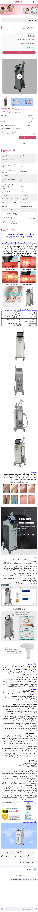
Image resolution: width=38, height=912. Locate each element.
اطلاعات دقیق (26, 143)
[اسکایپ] (28, 48)
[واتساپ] (32, 48)
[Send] (2, 909)
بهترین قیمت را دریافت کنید (27, 137)
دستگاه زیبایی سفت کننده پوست (14, 852)
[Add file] (35, 909)
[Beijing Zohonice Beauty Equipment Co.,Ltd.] (18, 2)
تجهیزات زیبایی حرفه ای (27, 862)
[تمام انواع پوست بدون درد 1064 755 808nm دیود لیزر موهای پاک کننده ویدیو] (19, 76)
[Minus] (2, 870)
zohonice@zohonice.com (25, 39)
